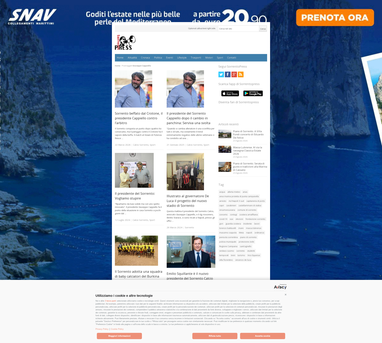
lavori (256, 223)
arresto (222, 201)
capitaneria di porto (256, 201)
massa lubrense (253, 228)
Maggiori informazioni (119, 336)
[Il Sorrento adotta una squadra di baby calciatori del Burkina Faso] (136, 264)
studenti (251, 250)
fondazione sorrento (255, 219)
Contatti (231, 57)
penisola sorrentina (228, 237)
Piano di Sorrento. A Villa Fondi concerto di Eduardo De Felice (248, 134)
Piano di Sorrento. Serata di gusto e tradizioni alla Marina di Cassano (250, 167)
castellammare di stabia (250, 205)
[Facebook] (227, 74)
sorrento (241, 250)
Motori (209, 57)
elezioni (239, 219)
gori (221, 223)
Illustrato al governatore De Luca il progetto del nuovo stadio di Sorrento (188, 201)
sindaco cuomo (226, 250)
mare (241, 228)
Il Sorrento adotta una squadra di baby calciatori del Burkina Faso (138, 276)
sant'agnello (245, 246)
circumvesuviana (227, 210)
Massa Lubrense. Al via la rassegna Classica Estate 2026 (247, 150)
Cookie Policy (117, 329)
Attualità (132, 57)
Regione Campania (228, 246)
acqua (222, 192)
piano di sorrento (248, 237)
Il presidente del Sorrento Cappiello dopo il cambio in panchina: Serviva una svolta (188, 118)
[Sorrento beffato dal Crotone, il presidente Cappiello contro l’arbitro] (133, 106)
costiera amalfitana (248, 214)
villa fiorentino (226, 260)
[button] (285, 295)
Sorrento (189, 227)
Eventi (169, 57)
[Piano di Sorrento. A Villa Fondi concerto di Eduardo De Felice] (224, 137)
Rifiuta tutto (215, 336)
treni (233, 255)
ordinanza (259, 232)
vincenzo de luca (243, 260)
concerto (223, 214)
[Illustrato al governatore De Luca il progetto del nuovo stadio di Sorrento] (185, 189)
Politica (158, 57)
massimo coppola (228, 232)
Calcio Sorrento (141, 144)
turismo (241, 255)
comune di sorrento (247, 210)
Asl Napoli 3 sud (236, 201)
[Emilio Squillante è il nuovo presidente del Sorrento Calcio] (191, 267)
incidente (247, 223)
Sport (220, 57)
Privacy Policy (102, 329)
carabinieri (231, 205)
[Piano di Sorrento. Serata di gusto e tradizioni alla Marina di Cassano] (224, 171)
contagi (233, 214)
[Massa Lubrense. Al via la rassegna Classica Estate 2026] (224, 152)
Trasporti (196, 57)
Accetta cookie (262, 336)
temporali (223, 255)
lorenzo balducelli (227, 228)
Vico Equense (254, 255)
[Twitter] (221, 74)
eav (231, 219)
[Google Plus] (234, 74)
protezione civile (246, 241)
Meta (241, 232)
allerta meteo (234, 192)
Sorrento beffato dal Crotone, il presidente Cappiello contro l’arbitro (139, 118)
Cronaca (145, 57)
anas (245, 192)
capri (221, 205)
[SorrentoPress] (125, 42)
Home (120, 57)
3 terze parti (110, 301)
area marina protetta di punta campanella (239, 196)
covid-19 (223, 219)
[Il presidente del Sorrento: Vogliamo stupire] (134, 186)
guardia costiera (233, 223)
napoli (249, 232)
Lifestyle (182, 57)
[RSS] (240, 74)
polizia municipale (227, 241)
